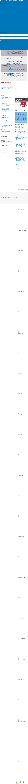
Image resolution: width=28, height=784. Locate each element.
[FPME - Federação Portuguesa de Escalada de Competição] (11, 0)
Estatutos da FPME (4, 16)
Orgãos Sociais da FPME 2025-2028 (8, 8)
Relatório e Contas (4, 26)
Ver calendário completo (19, 127)
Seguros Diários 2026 (6, 134)
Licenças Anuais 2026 (6, 131)
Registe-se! (2, 45)
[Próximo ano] (16, 112)
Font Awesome (3, 197)
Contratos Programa (4, 21)
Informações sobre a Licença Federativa (7, 126)
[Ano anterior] (15, 112)
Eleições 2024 (3, 10)
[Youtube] (19, 96)
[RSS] (21, 96)
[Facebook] (16, 96)
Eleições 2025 (3, 13)
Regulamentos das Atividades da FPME (8, 18)
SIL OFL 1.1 (15, 197)
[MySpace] (24, 96)
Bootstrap (2, 194)
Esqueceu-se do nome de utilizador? (7, 47)
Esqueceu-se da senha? (4, 48)
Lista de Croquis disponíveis (6, 29)
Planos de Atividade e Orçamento (7, 24)
